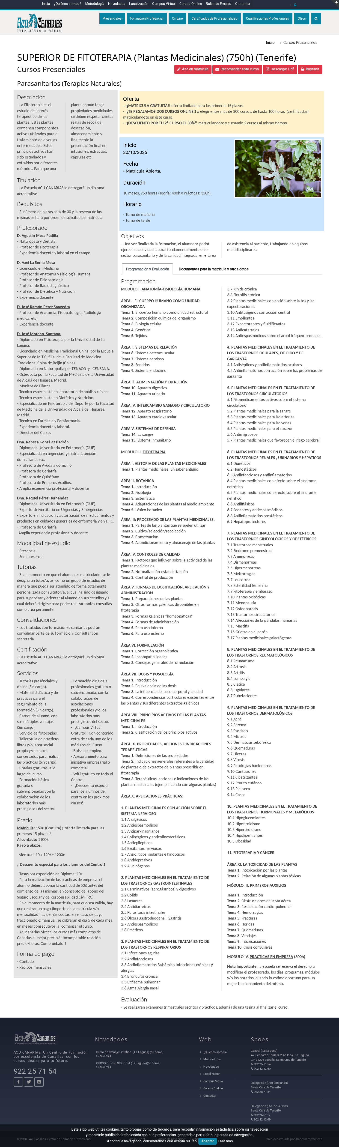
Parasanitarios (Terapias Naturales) (69, 83)
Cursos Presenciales (51, 69)
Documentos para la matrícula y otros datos (214, 269)
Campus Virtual (163, 4)
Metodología (94, 4)
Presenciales (112, 18)
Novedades (116, 4)
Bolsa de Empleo (218, 4)
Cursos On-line (213, 1088)
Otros (302, 18)
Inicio (46, 4)
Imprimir (312, 69)
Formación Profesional (146, 18)
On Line (177, 18)
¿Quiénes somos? (67, 4)
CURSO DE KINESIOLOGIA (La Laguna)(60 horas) (128, 1063)
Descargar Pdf (282, 69)
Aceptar (207, 1141)
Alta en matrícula (195, 69)
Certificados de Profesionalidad (214, 18)
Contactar (242, 4)
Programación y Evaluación (147, 269)
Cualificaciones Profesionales (267, 18)
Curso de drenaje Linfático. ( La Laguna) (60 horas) (130, 1052)
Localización (138, 4)
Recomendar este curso (239, 69)
